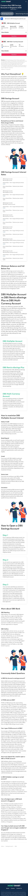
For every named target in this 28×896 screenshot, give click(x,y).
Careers (13, 888)
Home (2, 846)
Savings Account (9, 846)
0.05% (4, 184)
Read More (19, 36)
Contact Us (19, 888)
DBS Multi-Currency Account (15, 41)
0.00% (4, 232)
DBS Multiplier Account (13, 23)
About (7, 888)
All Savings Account (7, 13)
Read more (14, 9)
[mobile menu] (26, 1)
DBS (16, 846)
